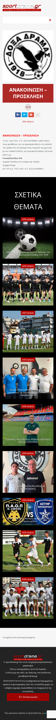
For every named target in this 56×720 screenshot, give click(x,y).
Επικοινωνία (30, 697)
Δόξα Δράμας (28, 121)
